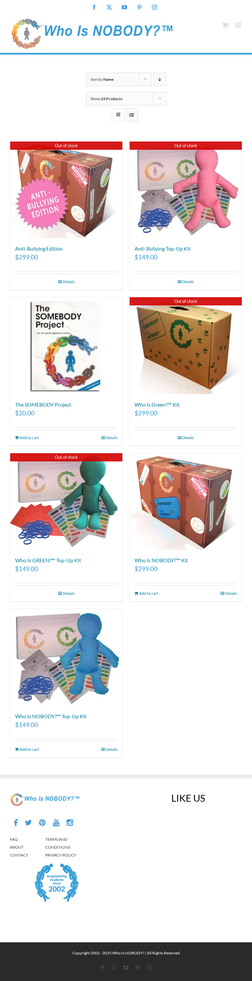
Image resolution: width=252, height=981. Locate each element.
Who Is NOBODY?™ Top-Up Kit (51, 716)
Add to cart (29, 437)
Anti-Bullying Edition (39, 248)
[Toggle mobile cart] (225, 25)
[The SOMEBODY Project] (66, 345)
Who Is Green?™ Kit (157, 404)
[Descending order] (160, 79)
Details (68, 281)
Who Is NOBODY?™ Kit (161, 560)
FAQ (14, 839)
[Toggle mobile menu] (238, 25)
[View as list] (131, 114)
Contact (19, 855)
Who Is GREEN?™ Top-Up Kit (48, 560)
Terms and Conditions (57, 843)
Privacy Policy (60, 855)
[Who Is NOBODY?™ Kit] (186, 501)
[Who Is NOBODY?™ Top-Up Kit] (66, 657)
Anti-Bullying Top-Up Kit (163, 248)
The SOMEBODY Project (43, 404)
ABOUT (17, 847)
